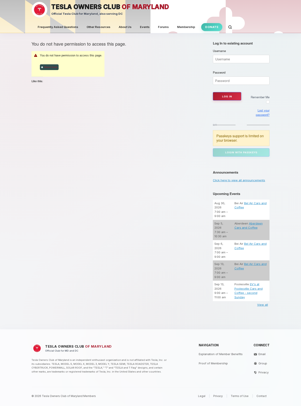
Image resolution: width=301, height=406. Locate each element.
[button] (230, 27)
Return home (51, 67)
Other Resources (98, 27)
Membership (186, 27)
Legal (201, 396)
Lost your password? (262, 112)
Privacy (263, 372)
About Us (125, 27)
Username (219, 51)
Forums (163, 27)
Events (145, 27)
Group (262, 363)
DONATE (211, 27)
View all (262, 304)
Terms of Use (240, 396)
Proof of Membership (213, 363)
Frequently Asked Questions (58, 27)
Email (262, 354)
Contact (261, 396)
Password (219, 72)
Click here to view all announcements (239, 180)
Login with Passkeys (241, 152)
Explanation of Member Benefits (221, 354)
